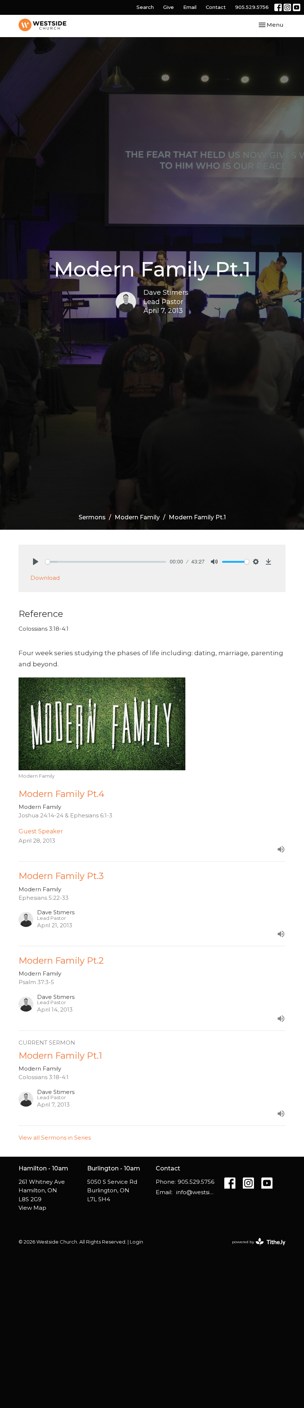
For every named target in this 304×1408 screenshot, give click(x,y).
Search (145, 7)
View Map (32, 1207)
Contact (216, 7)
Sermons (92, 517)
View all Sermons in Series (55, 1137)
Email (189, 7)
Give (168, 7)
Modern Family (137, 517)
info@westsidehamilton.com (196, 1192)
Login (136, 1242)
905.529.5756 (252, 7)
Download (45, 577)
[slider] (105, 561)
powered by (255, 1248)
